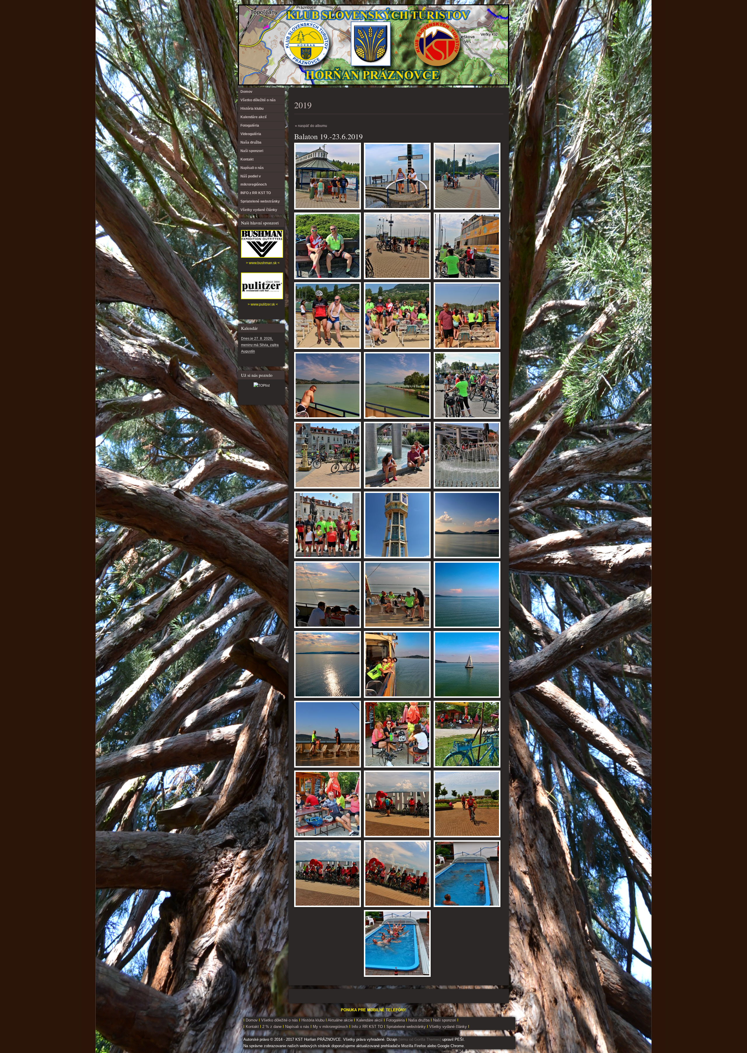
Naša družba (250, 142)
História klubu (251, 109)
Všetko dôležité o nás (258, 100)
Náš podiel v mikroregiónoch (253, 180)
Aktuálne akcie (340, 1020)
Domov (246, 92)
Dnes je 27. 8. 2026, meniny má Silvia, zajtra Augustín (260, 345)
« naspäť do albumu (311, 126)
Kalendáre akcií (253, 117)
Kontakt (247, 159)
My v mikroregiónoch (331, 1026)
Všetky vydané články (258, 210)
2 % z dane (272, 1026)
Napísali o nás (252, 168)
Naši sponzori (251, 151)
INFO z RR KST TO (255, 193)
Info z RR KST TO (366, 1026)
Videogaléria (250, 134)
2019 (303, 105)
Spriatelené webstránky (260, 201)
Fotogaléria (249, 125)
